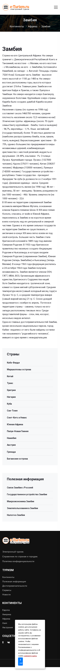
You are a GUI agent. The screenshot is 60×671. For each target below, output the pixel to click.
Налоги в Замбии (16, 515)
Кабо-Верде (13, 362)
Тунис (10, 383)
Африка (32, 26)
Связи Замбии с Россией (20, 487)
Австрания (7, 627)
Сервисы (6, 590)
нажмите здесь (30, 656)
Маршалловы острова (19, 369)
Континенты (17, 26)
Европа (6, 610)
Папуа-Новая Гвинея (17, 431)
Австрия (11, 445)
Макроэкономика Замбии (20, 501)
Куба (9, 404)
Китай (10, 376)
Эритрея (11, 390)
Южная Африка (15, 424)
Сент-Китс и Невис (17, 417)
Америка (6, 614)
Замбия (45, 26)
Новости (6, 594)
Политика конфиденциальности (18, 561)
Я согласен (21, 661)
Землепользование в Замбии (22, 508)
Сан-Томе (12, 410)
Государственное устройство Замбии (27, 494)
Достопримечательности (14, 585)
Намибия (11, 438)
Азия (4, 623)
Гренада (11, 452)
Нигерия (11, 397)
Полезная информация (14, 581)
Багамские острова (17, 458)
